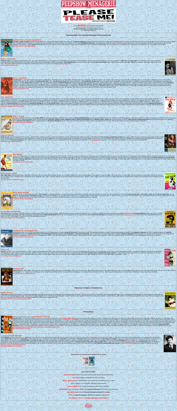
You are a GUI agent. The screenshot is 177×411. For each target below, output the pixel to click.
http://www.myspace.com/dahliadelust (11, 141)
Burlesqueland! (63, 63)
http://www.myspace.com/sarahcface (23, 198)
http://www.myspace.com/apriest (22, 328)
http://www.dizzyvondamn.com (9, 65)
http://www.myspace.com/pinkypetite (23, 122)
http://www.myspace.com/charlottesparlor (24, 46)
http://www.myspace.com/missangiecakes (12, 179)
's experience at (88, 398)
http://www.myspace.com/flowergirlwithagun (13, 217)
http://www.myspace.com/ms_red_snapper (12, 106)
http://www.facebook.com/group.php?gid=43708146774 (16, 298)
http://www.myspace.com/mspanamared (24, 273)
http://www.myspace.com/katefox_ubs (11, 255)
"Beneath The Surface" (129, 214)
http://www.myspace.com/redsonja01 (23, 162)
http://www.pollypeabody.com (21, 88)
